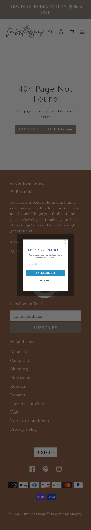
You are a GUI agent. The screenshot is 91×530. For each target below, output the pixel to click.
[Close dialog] (65, 242)
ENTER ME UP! (45, 272)
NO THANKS (45, 280)
